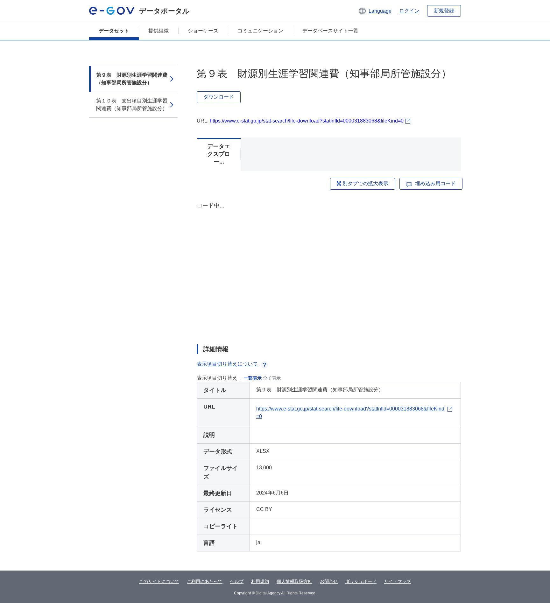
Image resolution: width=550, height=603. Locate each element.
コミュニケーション (260, 30)
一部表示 (253, 378)
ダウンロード (218, 97)
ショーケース (203, 30)
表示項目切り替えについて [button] (227, 364)
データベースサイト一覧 (330, 30)
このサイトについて (159, 581)
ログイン (409, 10)
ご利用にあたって (204, 581)
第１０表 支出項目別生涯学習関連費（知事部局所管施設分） (131, 104)
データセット (114, 30)
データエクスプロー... (218, 154)
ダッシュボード (361, 581)
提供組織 (158, 30)
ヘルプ (236, 581)
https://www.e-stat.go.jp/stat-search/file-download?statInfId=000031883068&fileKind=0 (307, 120)
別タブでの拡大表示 (364, 183)
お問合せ (329, 581)
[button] (374, 11)
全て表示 (272, 378)
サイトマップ (397, 581)
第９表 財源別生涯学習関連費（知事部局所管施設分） (131, 78)
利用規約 (260, 581)
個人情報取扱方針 (294, 581)
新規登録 (444, 10)
